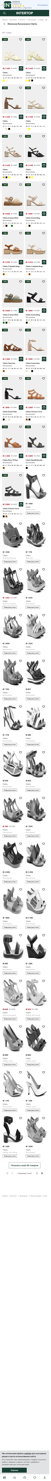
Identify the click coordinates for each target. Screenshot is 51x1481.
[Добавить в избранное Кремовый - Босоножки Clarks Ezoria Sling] (43, 184)
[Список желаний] (34, 1477)
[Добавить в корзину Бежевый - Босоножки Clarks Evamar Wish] (21, 213)
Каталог (22, 19)
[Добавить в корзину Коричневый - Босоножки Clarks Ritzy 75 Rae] (21, 456)
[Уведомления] (44, 13)
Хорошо (14, 1470)
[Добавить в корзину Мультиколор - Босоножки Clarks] (21, 117)
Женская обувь (36, 1196)
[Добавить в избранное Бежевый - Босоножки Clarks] (43, 615)
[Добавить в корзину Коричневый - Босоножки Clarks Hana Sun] (21, 359)
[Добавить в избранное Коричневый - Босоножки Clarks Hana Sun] (20, 330)
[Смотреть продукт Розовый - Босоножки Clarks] (36, 809)
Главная (5, 19)
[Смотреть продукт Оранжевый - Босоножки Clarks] (36, 580)
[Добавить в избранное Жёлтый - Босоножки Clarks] (20, 39)
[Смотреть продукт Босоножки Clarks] (13, 809)
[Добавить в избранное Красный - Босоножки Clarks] (43, 935)
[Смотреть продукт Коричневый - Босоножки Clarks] (13, 900)
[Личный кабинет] (44, 1477)
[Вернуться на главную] (24, 13)
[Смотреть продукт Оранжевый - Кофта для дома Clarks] (13, 535)
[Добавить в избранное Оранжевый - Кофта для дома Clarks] (20, 523)
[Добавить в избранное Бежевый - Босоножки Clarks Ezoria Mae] (43, 330)
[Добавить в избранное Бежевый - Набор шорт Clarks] (20, 1026)
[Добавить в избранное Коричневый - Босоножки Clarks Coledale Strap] (20, 233)
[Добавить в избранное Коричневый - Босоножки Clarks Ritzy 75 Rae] (20, 426)
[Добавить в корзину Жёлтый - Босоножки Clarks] (21, 68)
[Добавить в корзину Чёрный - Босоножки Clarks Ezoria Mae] (21, 407)
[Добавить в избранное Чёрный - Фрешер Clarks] (43, 523)
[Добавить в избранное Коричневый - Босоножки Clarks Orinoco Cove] (43, 378)
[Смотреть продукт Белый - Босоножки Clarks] (13, 763)
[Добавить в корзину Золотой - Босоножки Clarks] (21, 165)
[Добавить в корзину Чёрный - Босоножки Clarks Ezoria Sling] (44, 310)
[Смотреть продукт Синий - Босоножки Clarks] (13, 855)
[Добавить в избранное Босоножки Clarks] (20, 798)
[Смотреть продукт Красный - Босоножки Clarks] (36, 946)
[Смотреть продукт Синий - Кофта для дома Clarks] (13, 580)
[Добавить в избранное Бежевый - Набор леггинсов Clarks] (43, 981)
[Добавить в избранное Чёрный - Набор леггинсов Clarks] (20, 1118)
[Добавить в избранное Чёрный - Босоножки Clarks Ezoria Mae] (20, 378)
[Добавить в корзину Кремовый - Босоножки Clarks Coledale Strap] (44, 262)
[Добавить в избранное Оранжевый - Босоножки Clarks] (43, 569)
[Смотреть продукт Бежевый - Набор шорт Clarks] (13, 1037)
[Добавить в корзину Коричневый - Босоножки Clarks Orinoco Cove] (44, 407)
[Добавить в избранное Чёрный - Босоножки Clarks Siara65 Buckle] (43, 426)
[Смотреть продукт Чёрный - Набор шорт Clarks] (36, 1037)
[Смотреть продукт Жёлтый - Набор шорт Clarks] (36, 1083)
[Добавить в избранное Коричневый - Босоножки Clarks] (20, 889)
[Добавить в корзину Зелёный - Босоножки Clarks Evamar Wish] (21, 310)
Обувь (41, 19)
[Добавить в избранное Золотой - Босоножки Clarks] (20, 136)
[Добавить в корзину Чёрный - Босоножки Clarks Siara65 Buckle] (44, 456)
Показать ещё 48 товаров (24, 1165)
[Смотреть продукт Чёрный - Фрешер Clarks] (36, 535)
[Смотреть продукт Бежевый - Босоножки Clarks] (36, 626)
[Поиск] (4, 13)
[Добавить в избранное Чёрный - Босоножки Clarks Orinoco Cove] (20, 475)
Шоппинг (13, 19)
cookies (27, 1453)
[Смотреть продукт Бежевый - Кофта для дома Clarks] (13, 992)
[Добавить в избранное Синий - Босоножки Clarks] (20, 843)
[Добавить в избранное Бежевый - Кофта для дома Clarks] (20, 981)
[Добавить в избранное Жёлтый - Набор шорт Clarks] (43, 1072)
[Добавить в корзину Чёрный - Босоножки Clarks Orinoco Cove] (21, 504)
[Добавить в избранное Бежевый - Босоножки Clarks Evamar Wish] (20, 184)
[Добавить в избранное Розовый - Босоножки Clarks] (43, 798)
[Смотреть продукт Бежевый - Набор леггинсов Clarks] (36, 992)
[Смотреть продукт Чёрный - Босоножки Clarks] (36, 486)
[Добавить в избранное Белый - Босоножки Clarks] (20, 752)
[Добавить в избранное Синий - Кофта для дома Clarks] (20, 569)
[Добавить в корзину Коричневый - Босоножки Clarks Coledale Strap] (21, 262)
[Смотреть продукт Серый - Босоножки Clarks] (13, 1083)
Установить (42, 5)
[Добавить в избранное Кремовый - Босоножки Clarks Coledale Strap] (43, 233)
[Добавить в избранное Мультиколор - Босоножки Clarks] (20, 87)
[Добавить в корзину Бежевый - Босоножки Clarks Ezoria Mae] (44, 359)
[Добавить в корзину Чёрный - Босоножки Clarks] (44, 165)
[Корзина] (24, 1477)
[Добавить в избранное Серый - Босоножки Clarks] (20, 1072)
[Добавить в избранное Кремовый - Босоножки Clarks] (43, 87)
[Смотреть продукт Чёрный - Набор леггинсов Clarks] (13, 1129)
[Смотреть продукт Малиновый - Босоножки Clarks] (13, 626)
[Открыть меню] (14, 1477)
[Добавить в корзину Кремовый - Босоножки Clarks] (44, 117)
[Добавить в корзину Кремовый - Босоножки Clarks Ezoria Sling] (44, 213)
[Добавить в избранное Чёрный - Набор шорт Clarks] (43, 1026)
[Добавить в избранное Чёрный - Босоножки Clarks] (43, 136)
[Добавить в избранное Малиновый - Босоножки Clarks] (20, 615)
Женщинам (32, 19)
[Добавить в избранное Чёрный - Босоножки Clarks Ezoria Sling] (43, 281)
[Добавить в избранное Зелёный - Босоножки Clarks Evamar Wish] (20, 281)
